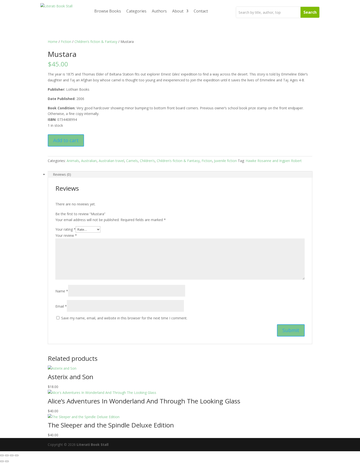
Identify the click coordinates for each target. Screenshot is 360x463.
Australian (89, 160)
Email (61, 306)
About (177, 11)
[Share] (12, 455)
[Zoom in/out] (2, 455)
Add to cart (66, 140)
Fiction (66, 41)
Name (61, 291)
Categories (136, 11)
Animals (73, 160)
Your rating (65, 229)
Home (53, 41)
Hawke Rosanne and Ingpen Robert (274, 160)
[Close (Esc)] (17, 455)
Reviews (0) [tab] (62, 174)
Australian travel (111, 160)
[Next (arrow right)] (7, 461)
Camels (132, 160)
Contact (201, 11)
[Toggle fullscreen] (7, 455)
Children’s (147, 160)
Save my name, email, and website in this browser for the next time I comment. (124, 318)
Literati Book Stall (92, 444)
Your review (66, 235)
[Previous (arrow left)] (2, 461)
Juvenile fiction (225, 160)
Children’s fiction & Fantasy (95, 41)
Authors (159, 11)
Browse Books (107, 11)
